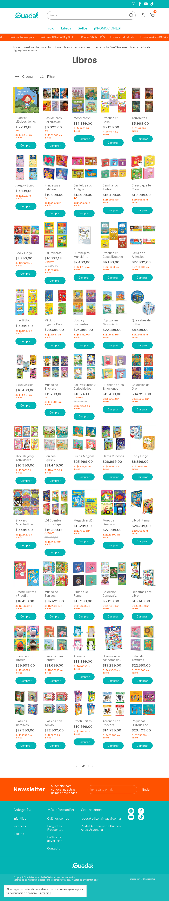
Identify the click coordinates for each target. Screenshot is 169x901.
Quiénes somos (58, 818)
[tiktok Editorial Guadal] (152, 4)
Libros (66, 28)
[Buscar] (131, 15)
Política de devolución (54, 838)
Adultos (18, 833)
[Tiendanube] (143, 879)
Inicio (50, 28)
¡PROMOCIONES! (107, 28)
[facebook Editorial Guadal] (140, 4)
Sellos (82, 28)
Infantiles (19, 818)
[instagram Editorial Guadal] (134, 4)
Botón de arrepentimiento (86, 880)
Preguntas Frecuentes (55, 827)
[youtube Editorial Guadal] (146, 4)
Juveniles (19, 826)
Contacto (53, 848)
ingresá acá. (65, 880)
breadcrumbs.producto (36, 47)
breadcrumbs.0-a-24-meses (110, 47)
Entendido (45, 893)
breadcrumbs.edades (77, 47)
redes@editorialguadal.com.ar (101, 818)
